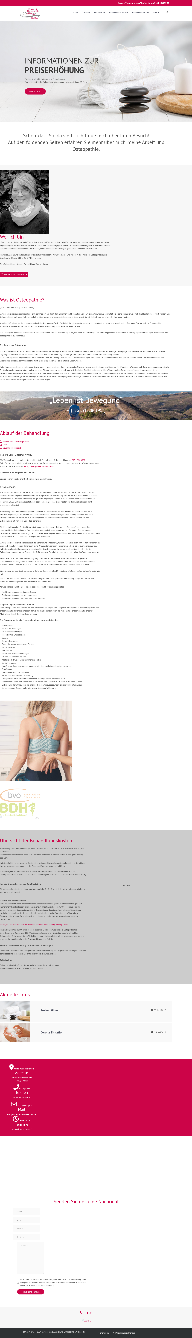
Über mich (86, 12)
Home (75, 12)
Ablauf (5, 444)
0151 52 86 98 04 (21, 1097)
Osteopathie (99, 12)
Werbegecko (80, 1331)
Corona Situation (52, 1032)
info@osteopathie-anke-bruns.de (39, 466)
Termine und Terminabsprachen (15, 441)
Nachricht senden (31, 1291)
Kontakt (157, 12)
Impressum (104, 1332)
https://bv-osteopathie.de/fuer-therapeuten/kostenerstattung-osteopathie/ (34, 924)
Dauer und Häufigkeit (11, 447)
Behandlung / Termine (118, 12)
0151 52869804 (161, 3)
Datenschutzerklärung (125, 1332)
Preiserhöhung (50, 1010)
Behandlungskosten (140, 12)
